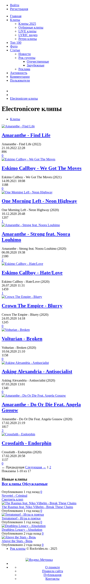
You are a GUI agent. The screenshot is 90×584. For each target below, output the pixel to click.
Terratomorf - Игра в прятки (21, 518)
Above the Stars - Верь (17, 541)
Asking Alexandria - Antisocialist (37, 371)
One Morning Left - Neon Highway (39, 201)
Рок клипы (18, 548)
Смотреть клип (12, 499)
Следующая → (35, 467)
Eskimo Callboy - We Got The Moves (41, 168)
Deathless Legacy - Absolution (22, 529)
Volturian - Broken (22, 338)
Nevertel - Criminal (14, 495)
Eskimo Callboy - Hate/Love (32, 272)
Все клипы (12, 484)
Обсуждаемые (35, 484)
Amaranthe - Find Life (26, 135)
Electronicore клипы (24, 98)
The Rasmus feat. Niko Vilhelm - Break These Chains (37, 507)
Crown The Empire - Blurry (32, 305)
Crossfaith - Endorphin (26, 443)
